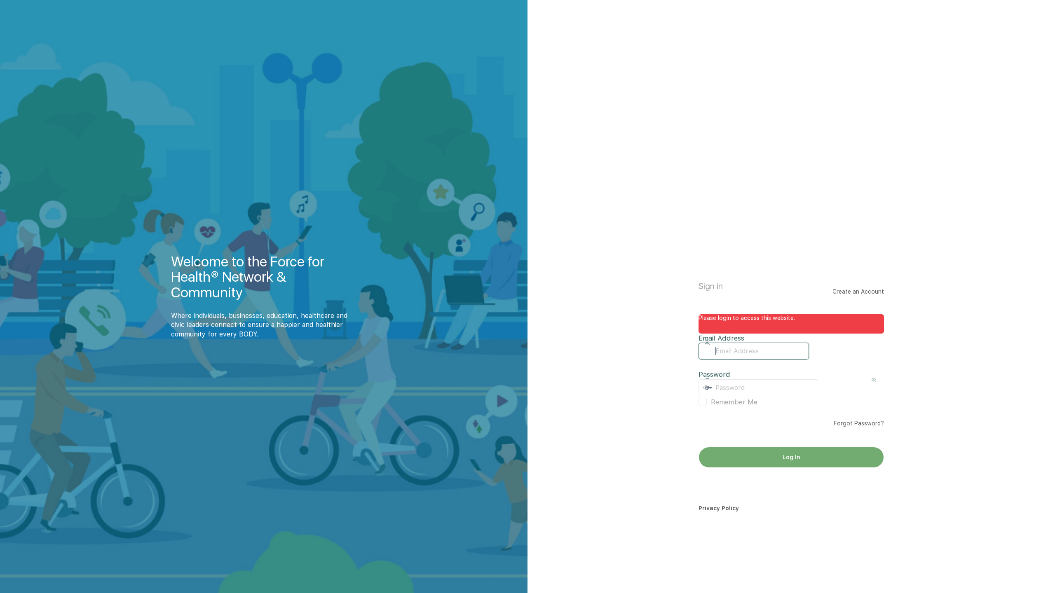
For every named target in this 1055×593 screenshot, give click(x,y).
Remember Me (734, 402)
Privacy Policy (719, 508)
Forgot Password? (859, 423)
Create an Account (858, 291)
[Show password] (827, 387)
